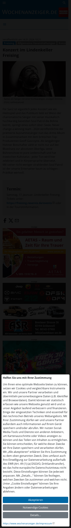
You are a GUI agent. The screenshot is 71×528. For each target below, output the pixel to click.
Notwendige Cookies (35, 507)
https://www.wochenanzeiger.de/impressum (27, 523)
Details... (35, 515)
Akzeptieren (35, 500)
